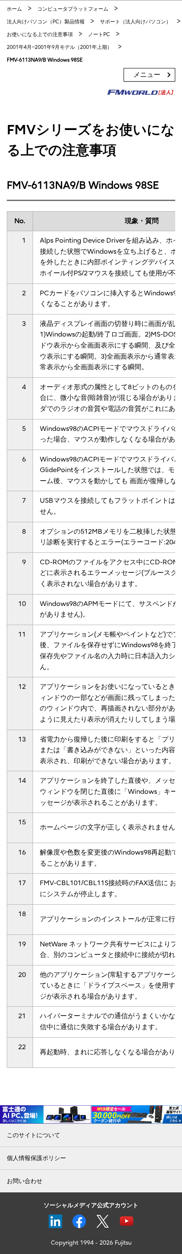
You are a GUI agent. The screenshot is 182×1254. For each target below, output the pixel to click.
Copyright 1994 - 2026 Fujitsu (91, 1242)
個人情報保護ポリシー (36, 1158)
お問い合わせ (24, 1181)
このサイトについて (33, 1135)
